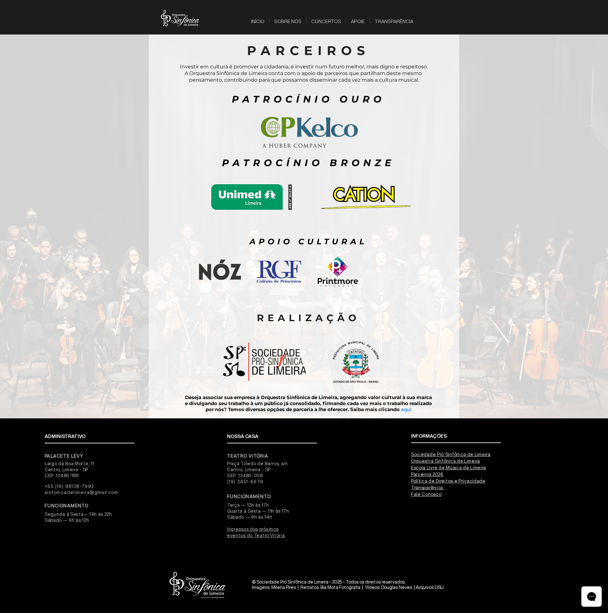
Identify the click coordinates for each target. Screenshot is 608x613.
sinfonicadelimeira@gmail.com (81, 492)
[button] (287, 20)
